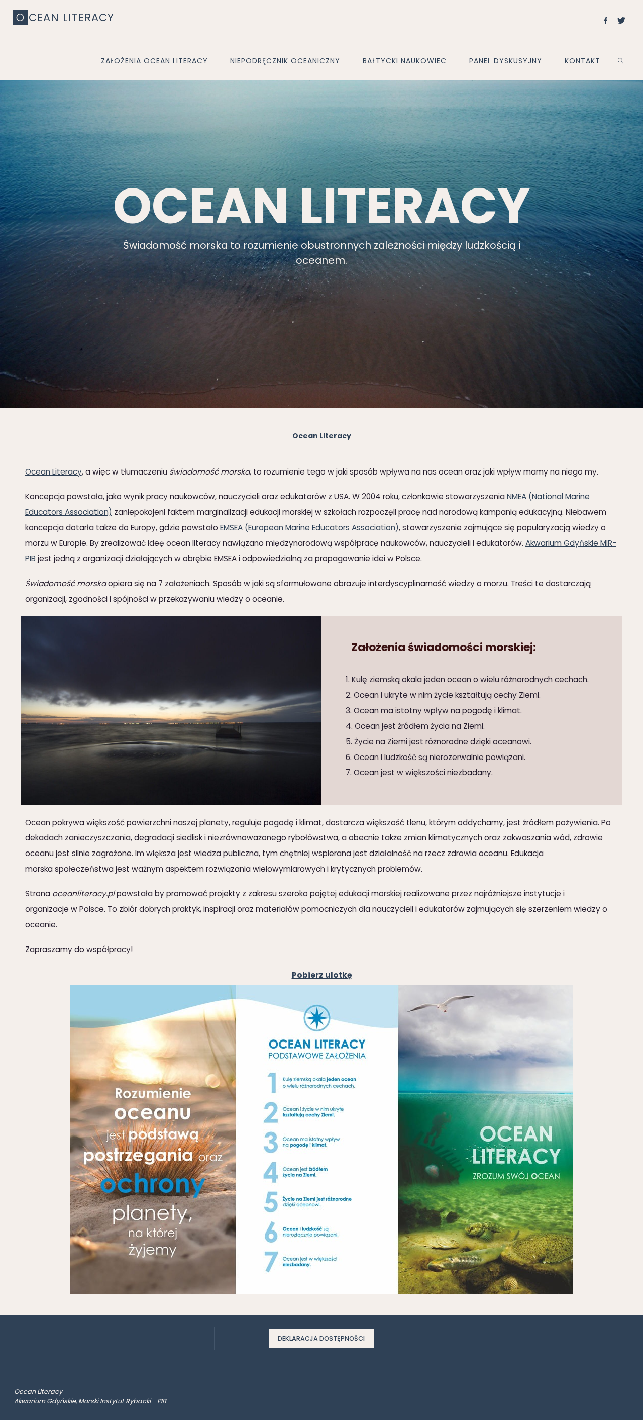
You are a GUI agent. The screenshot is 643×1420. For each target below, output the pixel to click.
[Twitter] (621, 20)
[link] (620, 60)
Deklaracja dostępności (321, 1338)
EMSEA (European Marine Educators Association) (309, 527)
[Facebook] (605, 20)
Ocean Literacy (53, 471)
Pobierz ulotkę (322, 975)
